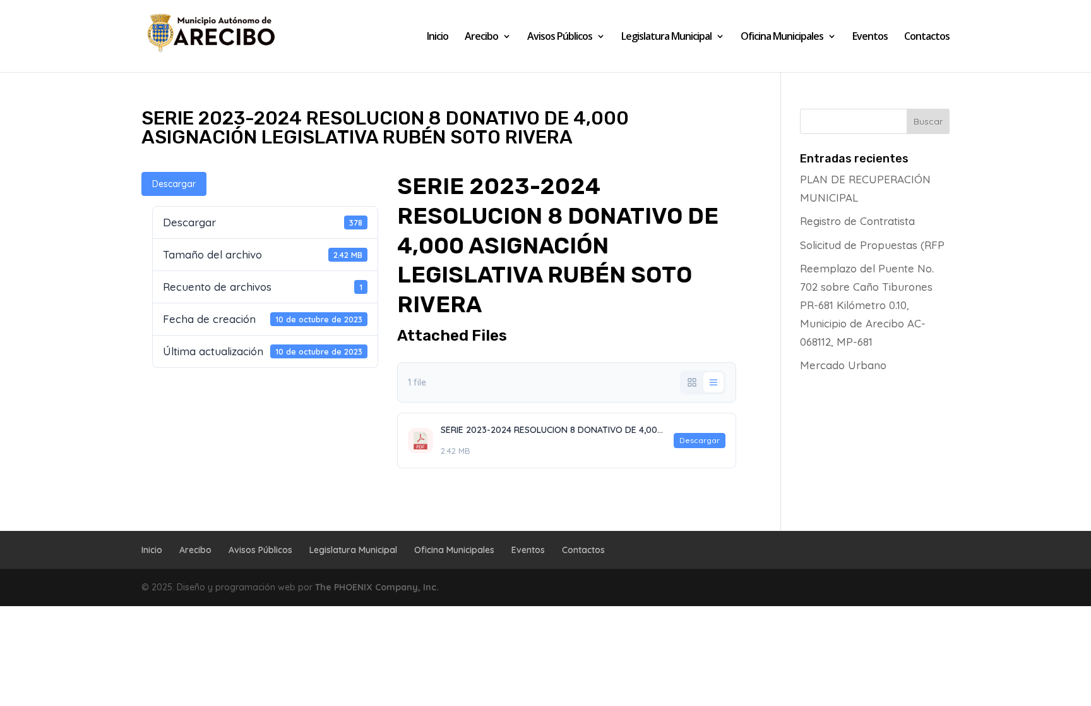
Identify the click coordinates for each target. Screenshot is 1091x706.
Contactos (927, 37)
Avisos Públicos (559, 37)
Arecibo (481, 37)
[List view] (713, 382)
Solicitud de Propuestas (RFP (872, 245)
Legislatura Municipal (666, 37)
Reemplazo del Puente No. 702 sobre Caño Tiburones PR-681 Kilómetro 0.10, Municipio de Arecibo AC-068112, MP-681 (867, 305)
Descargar (174, 184)
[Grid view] (692, 382)
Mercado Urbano (843, 365)
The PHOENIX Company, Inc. (377, 587)
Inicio (437, 37)
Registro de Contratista (857, 221)
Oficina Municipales (782, 37)
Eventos (870, 37)
